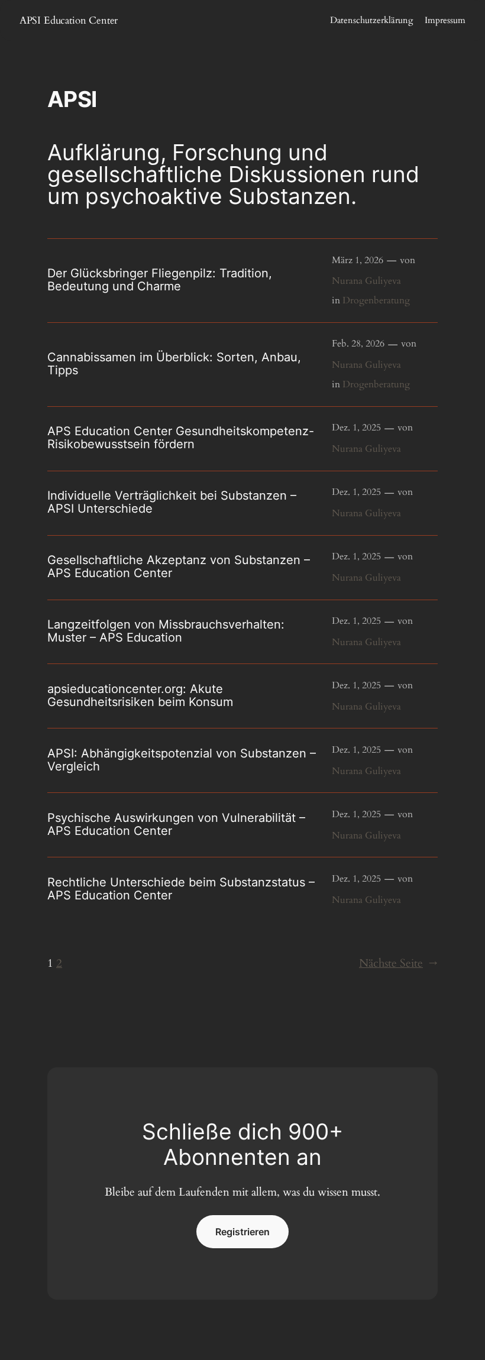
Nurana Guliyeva (366, 280)
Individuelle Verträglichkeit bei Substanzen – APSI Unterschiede (171, 502)
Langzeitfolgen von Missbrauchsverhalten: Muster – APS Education (165, 631)
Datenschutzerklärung (371, 20)
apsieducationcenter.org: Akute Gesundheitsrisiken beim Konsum (140, 695)
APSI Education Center (69, 20)
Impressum (445, 20)
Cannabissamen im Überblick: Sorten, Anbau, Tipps (174, 364)
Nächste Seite (398, 963)
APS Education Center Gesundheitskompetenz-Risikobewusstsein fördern (180, 438)
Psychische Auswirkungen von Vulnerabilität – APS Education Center (176, 824)
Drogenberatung (376, 300)
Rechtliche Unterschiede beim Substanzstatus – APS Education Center (181, 889)
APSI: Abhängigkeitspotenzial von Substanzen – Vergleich (181, 760)
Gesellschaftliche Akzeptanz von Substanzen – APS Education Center (178, 566)
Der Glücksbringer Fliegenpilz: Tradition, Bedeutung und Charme (159, 280)
